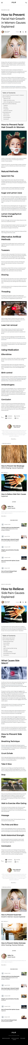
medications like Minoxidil (9, 86)
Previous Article (6, 443)
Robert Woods (7, 31)
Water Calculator (15, 1038)
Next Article (4, 472)
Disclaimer (22, 1038)
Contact (14, 1039)
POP (14, 3)
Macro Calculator (6, 1038)
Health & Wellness (6, 584)
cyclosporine (18, 86)
